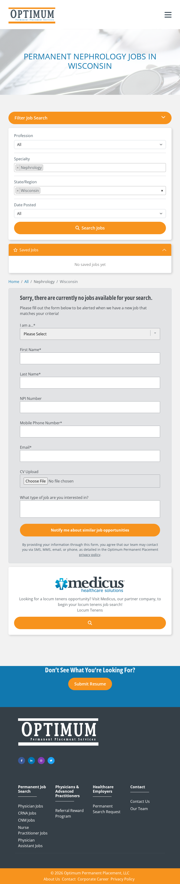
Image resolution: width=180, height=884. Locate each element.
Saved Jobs (28, 250)
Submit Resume (90, 684)
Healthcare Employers (103, 789)
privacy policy (89, 554)
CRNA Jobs (27, 813)
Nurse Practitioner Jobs (33, 830)
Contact (137, 787)
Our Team (139, 808)
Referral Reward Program (69, 813)
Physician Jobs (30, 806)
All (26, 281)
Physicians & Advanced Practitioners (67, 791)
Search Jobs (93, 228)
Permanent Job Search (32, 789)
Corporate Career (93, 879)
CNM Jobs (26, 820)
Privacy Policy (123, 879)
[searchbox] (45, 168)
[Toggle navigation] (168, 15)
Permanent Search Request (106, 809)
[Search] (90, 623)
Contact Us (140, 801)
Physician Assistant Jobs (30, 843)
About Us (52, 879)
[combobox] (90, 167)
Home (13, 281)
